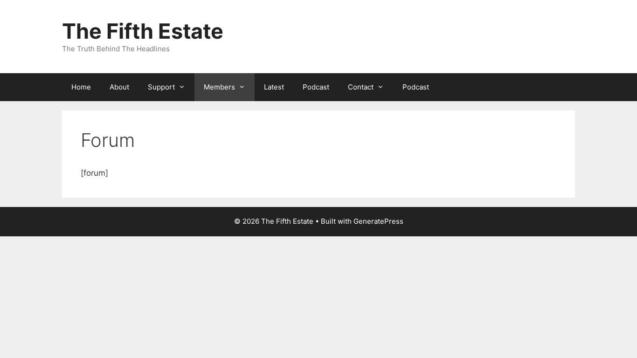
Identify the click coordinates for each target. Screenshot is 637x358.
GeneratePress (378, 221)
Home (81, 87)
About (119, 87)
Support (161, 87)
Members (219, 87)
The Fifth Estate (142, 31)
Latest (274, 87)
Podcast (316, 87)
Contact (361, 87)
